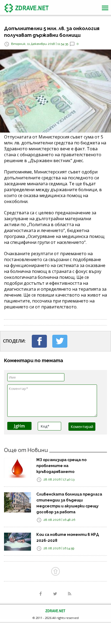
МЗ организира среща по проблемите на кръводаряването (61, 466)
